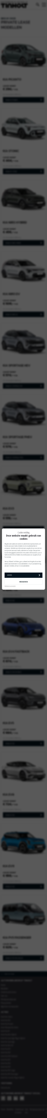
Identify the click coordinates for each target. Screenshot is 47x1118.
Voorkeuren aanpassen (10, 586)
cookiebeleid (24, 564)
